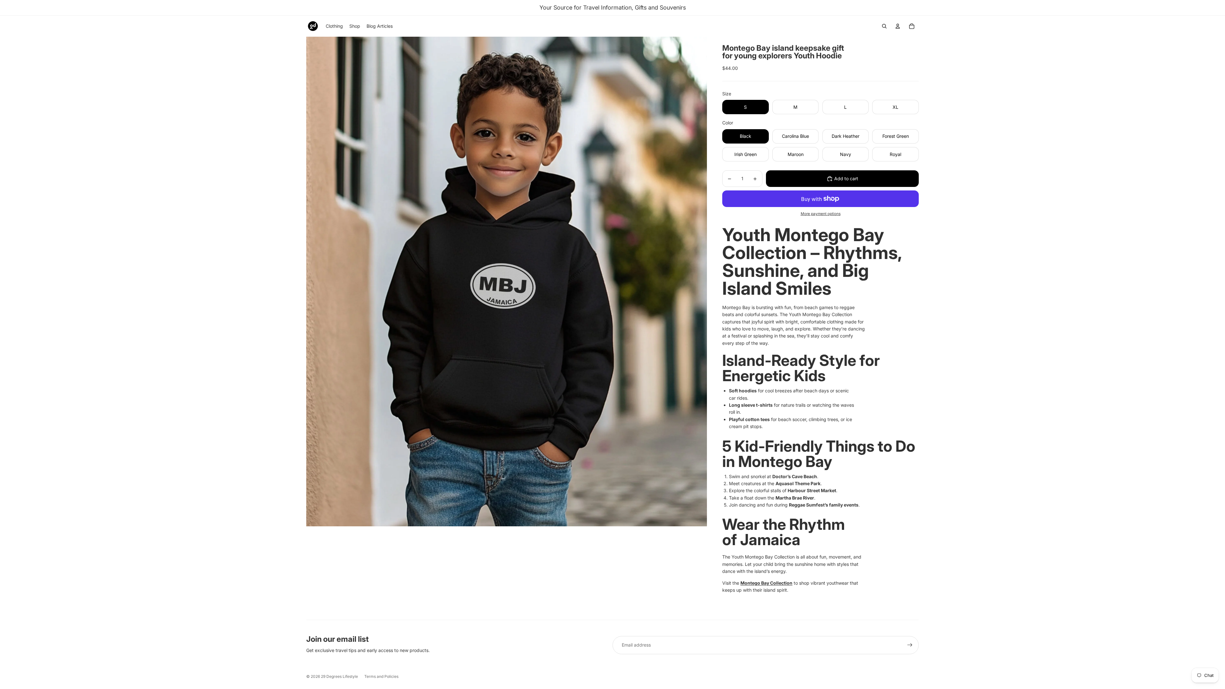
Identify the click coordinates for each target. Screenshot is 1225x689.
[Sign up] (910, 645)
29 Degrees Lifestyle (339, 676)
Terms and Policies (381, 676)
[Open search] (884, 26)
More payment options (821, 213)
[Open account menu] (898, 26)
